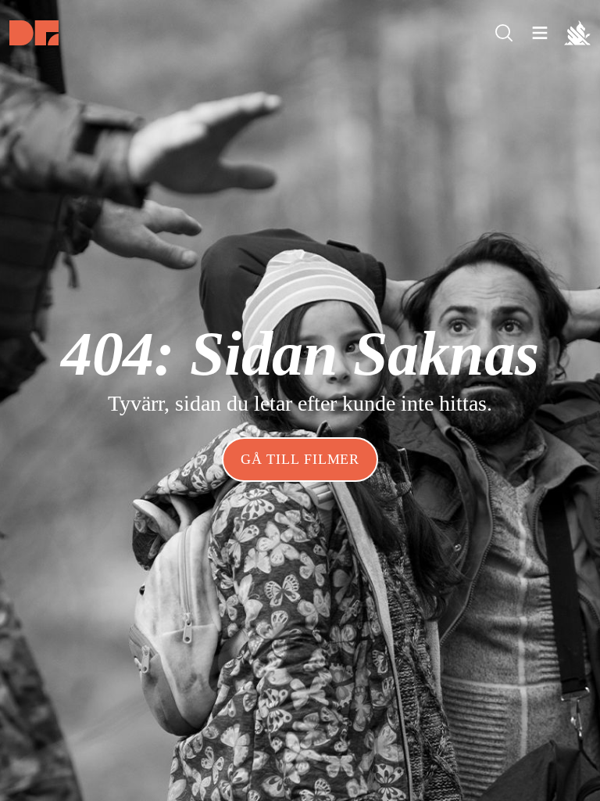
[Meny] (504, 33)
